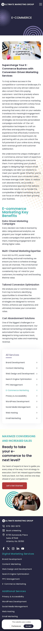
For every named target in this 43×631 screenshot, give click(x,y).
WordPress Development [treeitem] (18, 401)
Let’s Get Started (14, 485)
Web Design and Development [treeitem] (20, 373)
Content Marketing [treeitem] (15, 368)
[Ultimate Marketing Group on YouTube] (22, 548)
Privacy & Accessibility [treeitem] (16, 396)
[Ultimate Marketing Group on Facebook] (3, 548)
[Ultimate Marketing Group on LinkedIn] (17, 548)
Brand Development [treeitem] (15, 362)
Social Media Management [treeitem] (18, 407)
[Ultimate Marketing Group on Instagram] (13, 548)
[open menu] (41, 4)
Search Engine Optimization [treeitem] (19, 379)
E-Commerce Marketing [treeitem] (17, 390)
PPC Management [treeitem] (14, 384)
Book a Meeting (13, 530)
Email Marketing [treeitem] (13, 418)
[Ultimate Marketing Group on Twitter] (8, 548)
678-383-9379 (13, 526)
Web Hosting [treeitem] (12, 412)
